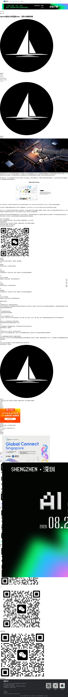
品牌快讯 (5, 221)
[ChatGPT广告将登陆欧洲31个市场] (34, 314)
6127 (1, 403)
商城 (16, 1)
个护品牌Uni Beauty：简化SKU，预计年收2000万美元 (10, 331)
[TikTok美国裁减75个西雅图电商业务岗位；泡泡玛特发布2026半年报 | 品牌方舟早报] (34, 324)
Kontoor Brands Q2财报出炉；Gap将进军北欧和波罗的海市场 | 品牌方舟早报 (14, 342)
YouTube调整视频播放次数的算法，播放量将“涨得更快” (10, 336)
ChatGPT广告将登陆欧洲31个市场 (6, 316)
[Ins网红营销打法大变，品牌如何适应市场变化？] (34, 303)
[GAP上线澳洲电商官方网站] (34, 309)
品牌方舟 (1, 73)
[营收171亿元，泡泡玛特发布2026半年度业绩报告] (34, 319)
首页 (10, 1)
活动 (13, 1)
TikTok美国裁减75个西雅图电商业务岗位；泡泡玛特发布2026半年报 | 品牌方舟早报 (15, 326)
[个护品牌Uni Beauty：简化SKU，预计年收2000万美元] (34, 329)
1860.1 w (1, 406)
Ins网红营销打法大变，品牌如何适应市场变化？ (9, 304)
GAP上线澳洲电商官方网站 (5, 311)
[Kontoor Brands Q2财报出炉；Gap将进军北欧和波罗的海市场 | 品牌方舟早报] (34, 341)
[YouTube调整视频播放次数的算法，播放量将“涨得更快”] (34, 334)
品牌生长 (22, 1)
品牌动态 (1, 221)
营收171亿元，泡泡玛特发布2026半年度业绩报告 (9, 321)
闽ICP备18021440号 (17, 693)
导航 (18, 1)
